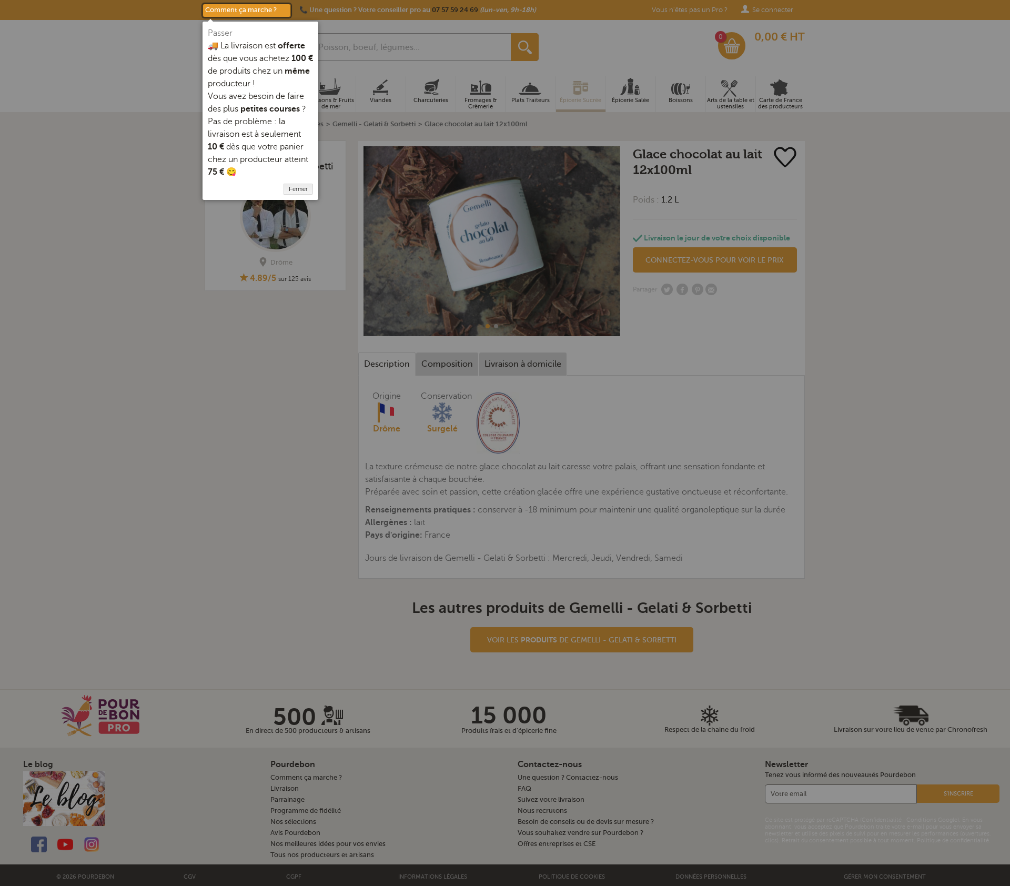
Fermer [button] (298, 189)
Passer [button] (220, 33)
